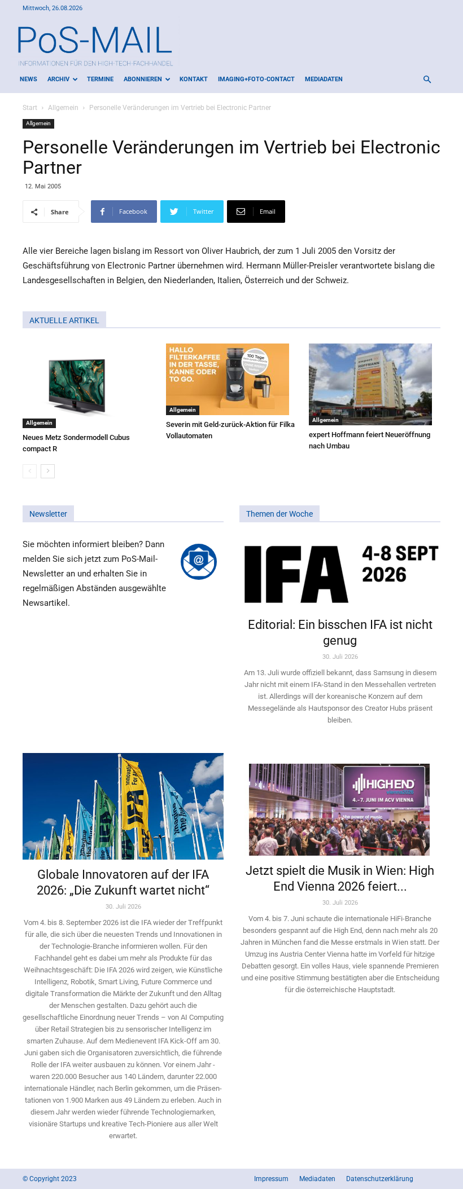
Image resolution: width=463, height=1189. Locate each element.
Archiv (58, 79)
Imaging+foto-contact (256, 79)
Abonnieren (143, 79)
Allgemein (63, 108)
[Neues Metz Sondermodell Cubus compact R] (88, 386)
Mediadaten (324, 79)
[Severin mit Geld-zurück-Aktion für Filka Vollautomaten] (232, 379)
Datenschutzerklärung (379, 1179)
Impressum (271, 1179)
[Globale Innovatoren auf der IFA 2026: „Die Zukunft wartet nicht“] (123, 806)
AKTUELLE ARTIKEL (64, 320)
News (28, 79)
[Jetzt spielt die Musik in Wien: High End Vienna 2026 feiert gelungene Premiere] (339, 804)
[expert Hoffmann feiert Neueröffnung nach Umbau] (374, 384)
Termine (100, 79)
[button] (426, 79)
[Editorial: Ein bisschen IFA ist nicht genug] (339, 573)
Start (30, 108)
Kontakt (194, 79)
